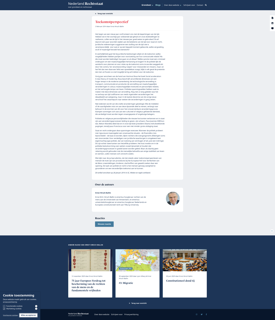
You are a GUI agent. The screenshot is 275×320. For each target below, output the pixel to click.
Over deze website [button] (171, 5)
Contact (200, 5)
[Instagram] (196, 314)
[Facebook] (206, 314)
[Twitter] (201, 314)
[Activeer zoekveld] (205, 5)
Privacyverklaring (131, 314)
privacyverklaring (10, 302)
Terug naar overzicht (105, 13)
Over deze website (101, 314)
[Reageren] (272, 28)
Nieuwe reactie (104, 224)
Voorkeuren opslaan (10, 315)
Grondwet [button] (146, 5)
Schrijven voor (189, 5)
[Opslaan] (272, 18)
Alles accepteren (28, 315)
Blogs (158, 5)
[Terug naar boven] (272, 231)
